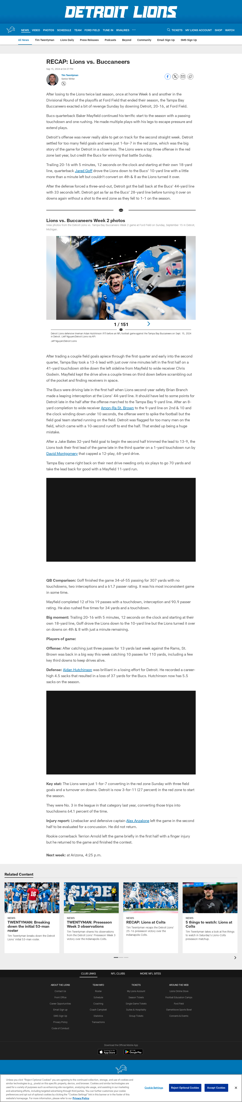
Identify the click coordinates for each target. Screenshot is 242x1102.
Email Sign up (60, 1009)
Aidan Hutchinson (77, 669)
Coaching (98, 1003)
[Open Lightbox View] (120, 291)
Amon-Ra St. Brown (117, 407)
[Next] (148, 323)
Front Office (60, 997)
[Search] (168, 29)
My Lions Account (136, 991)
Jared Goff (83, 170)
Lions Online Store (179, 991)
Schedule (98, 997)
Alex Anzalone (137, 820)
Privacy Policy (60, 1022)
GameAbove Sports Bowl (179, 1009)
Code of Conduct (60, 1028)
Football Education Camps (178, 997)
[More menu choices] (133, 29)
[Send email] (183, 78)
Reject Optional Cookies (185, 1087)
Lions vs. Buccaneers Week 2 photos (85, 220)
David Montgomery (62, 453)
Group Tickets (136, 1015)
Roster (98, 991)
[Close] (236, 1088)
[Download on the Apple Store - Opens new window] (107, 1052)
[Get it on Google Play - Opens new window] (133, 1053)
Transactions (98, 1022)
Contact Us (60, 991)
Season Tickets (136, 997)
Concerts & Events (178, 1015)
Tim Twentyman (69, 75)
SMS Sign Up (60, 1015)
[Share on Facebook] (168, 78)
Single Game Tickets (136, 1003)
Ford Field (179, 1003)
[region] (121, 1088)
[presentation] (235, 958)
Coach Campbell (98, 1009)
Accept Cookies (216, 1087)
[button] (121, 519)
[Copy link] (190, 77)
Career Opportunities (60, 1003)
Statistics (98, 1015)
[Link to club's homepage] (10, 29)
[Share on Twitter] (175, 78)
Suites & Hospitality (136, 1009)
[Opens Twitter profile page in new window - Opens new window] (63, 83)
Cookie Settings (154, 1087)
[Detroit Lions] (121, 1069)
